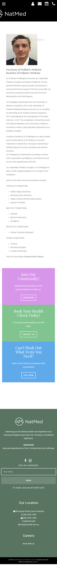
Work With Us (29, 544)
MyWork (35, 562)
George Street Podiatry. (34, 256)
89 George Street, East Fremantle (30, 511)
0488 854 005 (29, 521)
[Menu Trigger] (4, 4)
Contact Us (28, 334)
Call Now (28, 375)
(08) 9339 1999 (29, 514)
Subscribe (28, 298)
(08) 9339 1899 (29, 518)
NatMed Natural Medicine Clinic (24, 560)
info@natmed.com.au (29, 524)
